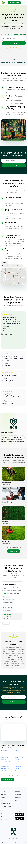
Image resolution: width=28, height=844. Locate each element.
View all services (13, 551)
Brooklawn (17, 759)
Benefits (3, 817)
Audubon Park (18, 757)
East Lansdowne (4, 764)
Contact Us (18, 794)
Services (3, 794)
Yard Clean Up (13, 11)
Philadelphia (4, 750)
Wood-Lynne (4, 755)
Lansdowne (17, 764)
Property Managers (6, 803)
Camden (3, 752)
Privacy (8, 842)
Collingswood (18, 752)
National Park (18, 768)
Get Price (13, 43)
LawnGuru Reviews (6, 806)
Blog (2, 800)
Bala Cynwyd (4, 768)
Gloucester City (4, 761)
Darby (16, 750)
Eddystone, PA (19, 10)
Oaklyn (16, 755)
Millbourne (3, 757)
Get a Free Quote (7, 779)
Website (6, 623)
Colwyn (3, 770)
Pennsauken (17, 761)
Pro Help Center (5, 820)
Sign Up (3, 813)
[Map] (14, 732)
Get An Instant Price (14, 2)
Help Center (18, 797)
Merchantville (4, 766)
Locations (5, 10)
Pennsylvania (12, 10)
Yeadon (2, 759)
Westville (17, 770)
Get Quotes (13, 701)
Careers (17, 800)
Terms (3, 842)
